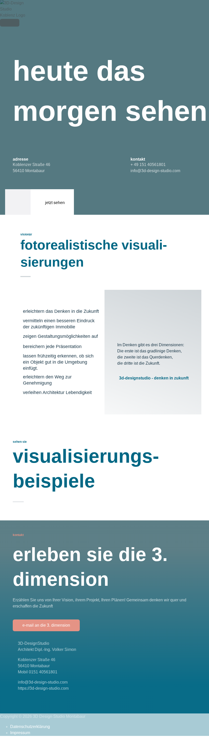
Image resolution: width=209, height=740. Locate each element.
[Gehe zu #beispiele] (39, 202)
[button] (46, 625)
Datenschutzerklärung (30, 726)
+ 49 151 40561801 (148, 164)
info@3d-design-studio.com (155, 171)
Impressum (20, 733)
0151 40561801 (43, 672)
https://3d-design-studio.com (43, 688)
